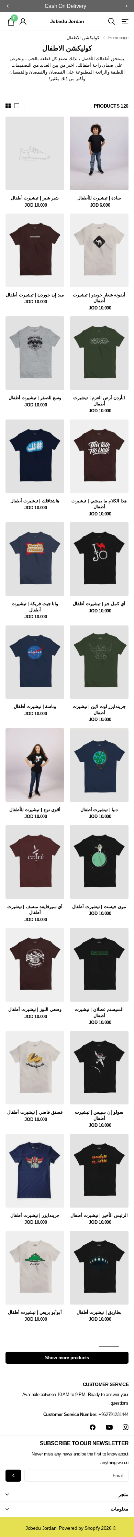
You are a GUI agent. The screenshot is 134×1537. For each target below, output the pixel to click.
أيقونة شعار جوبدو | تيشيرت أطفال (99, 298)
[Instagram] (126, 1427)
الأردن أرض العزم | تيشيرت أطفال (99, 400)
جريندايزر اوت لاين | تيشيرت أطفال (99, 709)
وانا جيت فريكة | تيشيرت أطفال (35, 606)
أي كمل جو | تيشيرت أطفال (99, 603)
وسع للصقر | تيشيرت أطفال (35, 397)
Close (67, 1494)
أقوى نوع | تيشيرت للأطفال (34, 809)
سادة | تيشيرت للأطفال (99, 197)
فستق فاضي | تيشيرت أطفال (34, 1112)
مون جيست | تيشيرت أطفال (99, 906)
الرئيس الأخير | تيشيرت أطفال (98, 1215)
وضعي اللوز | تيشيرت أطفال (34, 1009)
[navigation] (126, 6)
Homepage (118, 37)
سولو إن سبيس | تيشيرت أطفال (99, 1115)
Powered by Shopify (79, 1528)
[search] (111, 21)
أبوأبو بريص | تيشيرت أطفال (35, 1312)
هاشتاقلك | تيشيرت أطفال (34, 500)
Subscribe (13, 1476)
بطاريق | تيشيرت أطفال (99, 1312)
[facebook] (93, 1427)
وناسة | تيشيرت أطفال (35, 706)
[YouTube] (109, 1427)
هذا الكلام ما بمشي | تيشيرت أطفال (98, 504)
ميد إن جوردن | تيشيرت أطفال (35, 294)
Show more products (67, 1357)
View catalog (125, 21)
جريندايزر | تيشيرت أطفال (34, 1215)
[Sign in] (23, 21)
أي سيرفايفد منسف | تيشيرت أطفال (35, 909)
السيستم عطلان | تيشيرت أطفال (99, 1012)
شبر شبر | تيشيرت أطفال (35, 197)
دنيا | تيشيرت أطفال (99, 809)
